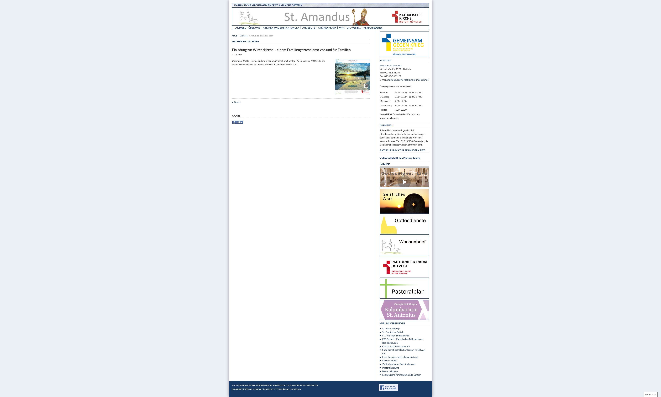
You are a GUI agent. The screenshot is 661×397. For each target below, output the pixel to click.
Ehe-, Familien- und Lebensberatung (400, 357)
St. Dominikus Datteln (393, 332)
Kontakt (258, 389)
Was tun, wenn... (350, 27)
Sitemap (248, 389)
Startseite (237, 389)
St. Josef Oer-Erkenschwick (395, 335)
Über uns (254, 27)
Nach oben (650, 394)
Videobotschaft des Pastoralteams (400, 157)
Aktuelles (244, 36)
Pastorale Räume (390, 367)
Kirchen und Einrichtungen (281, 27)
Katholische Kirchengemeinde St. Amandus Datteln (268, 5)
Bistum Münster (390, 371)
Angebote (308, 27)
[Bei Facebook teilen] (238, 123)
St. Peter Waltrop (391, 328)
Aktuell (240, 27)
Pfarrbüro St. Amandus (391, 65)
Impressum (295, 389)
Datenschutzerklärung (276, 389)
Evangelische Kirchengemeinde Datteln (401, 374)
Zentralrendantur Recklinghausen (398, 364)
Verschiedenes (373, 27)
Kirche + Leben (389, 360)
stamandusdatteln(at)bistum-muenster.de (408, 79)
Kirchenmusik (327, 27)
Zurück (237, 102)
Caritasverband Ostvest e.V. (396, 346)
